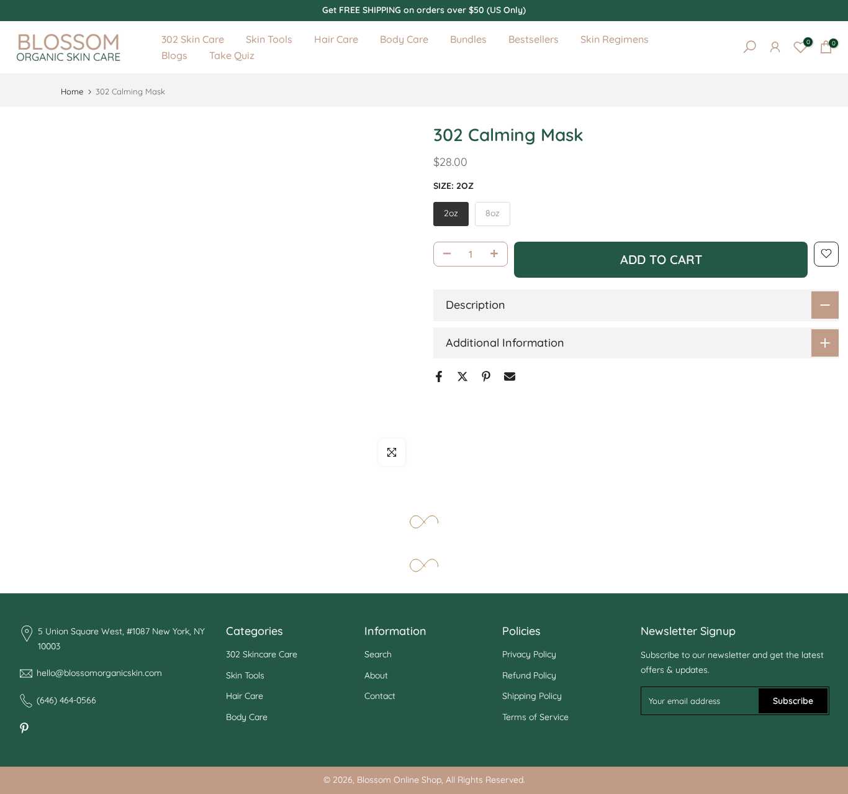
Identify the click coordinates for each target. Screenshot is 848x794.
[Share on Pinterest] (486, 376)
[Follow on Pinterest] (24, 728)
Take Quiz (232, 55)
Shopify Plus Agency (137, 699)
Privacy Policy (529, 654)
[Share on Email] (509, 376)
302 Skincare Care (261, 654)
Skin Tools (269, 39)
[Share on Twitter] (462, 376)
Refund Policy (529, 675)
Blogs (174, 55)
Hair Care (336, 39)
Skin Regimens (614, 39)
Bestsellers (533, 39)
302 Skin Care (192, 39)
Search (378, 654)
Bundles (468, 39)
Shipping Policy (532, 695)
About (376, 675)
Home (72, 92)
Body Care (404, 39)
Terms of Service (535, 717)
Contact (379, 695)
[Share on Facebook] (438, 376)
